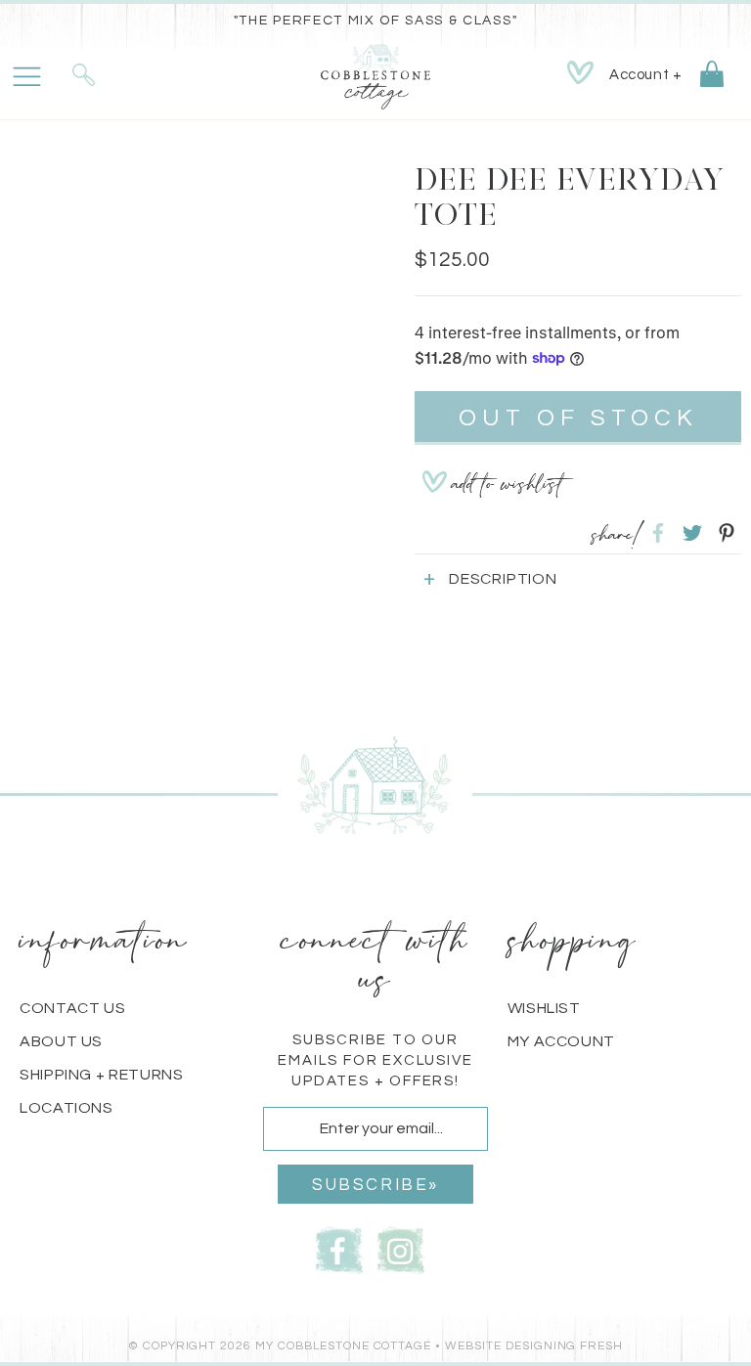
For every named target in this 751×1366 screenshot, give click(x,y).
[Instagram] (400, 1248)
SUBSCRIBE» (375, 1185)
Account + (645, 74)
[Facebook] (339, 1248)
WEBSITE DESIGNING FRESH (534, 1346)
